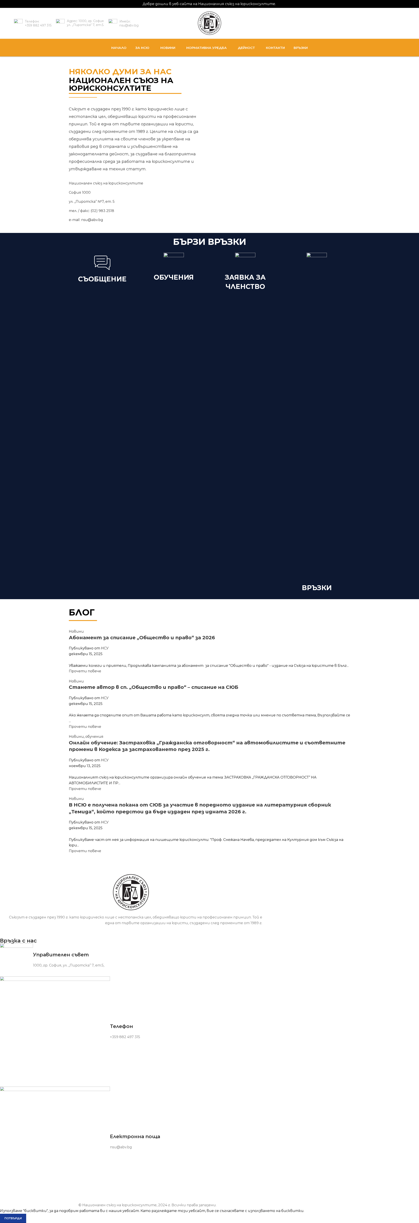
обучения (94, 736)
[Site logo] (209, 23)
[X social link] (204, 660)
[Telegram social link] (220, 660)
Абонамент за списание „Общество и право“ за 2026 (142, 638)
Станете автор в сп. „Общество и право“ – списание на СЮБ (153, 687)
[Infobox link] (32, 23)
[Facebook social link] (402, 23)
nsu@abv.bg (92, 220)
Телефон (121, 1026)
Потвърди (13, 1218)
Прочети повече (85, 671)
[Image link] (131, 892)
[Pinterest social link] (209, 660)
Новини (76, 631)
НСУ (105, 648)
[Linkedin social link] (215, 660)
